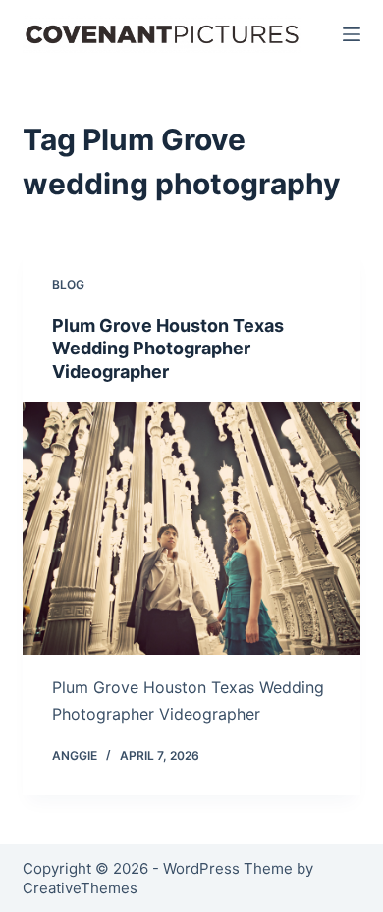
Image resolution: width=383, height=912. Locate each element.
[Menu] (351, 34)
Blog (68, 284)
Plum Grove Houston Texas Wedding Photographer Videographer (168, 348)
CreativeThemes (80, 888)
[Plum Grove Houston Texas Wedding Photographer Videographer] (191, 528)
